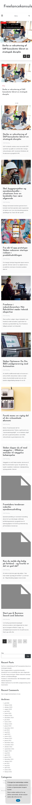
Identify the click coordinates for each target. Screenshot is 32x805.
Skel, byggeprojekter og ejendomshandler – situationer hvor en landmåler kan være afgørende (14, 52)
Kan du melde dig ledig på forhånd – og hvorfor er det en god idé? (16, 569)
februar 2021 (8, 778)
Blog (5, 24)
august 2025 (8, 715)
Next (28, 62)
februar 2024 (8, 730)
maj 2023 (7, 738)
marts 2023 (8, 742)
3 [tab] (17, 109)
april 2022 (7, 761)
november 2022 (9, 751)
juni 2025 (7, 717)
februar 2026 (8, 711)
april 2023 (7, 740)
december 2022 (9, 749)
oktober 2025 (8, 713)
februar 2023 (8, 744)
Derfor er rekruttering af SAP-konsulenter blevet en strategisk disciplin (14, 98)
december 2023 (9, 734)
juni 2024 (7, 726)
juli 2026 (7, 709)
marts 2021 (8, 776)
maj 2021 (7, 771)
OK (18, 800)
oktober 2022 (8, 753)
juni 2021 (7, 769)
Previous (24, 62)
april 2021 (7, 774)
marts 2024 (8, 728)
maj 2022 (7, 759)
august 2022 (8, 757)
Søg (2, 659)
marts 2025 (8, 719)
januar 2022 (8, 763)
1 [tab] (14, 109)
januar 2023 (8, 747)
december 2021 (9, 765)
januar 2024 (8, 732)
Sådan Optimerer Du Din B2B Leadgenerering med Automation (15, 370)
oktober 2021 (8, 767)
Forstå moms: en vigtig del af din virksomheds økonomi (16, 424)
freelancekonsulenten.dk (13, 27)
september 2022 (9, 755)
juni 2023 (7, 736)
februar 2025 (8, 722)
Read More (10, 62)
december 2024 (9, 724)
